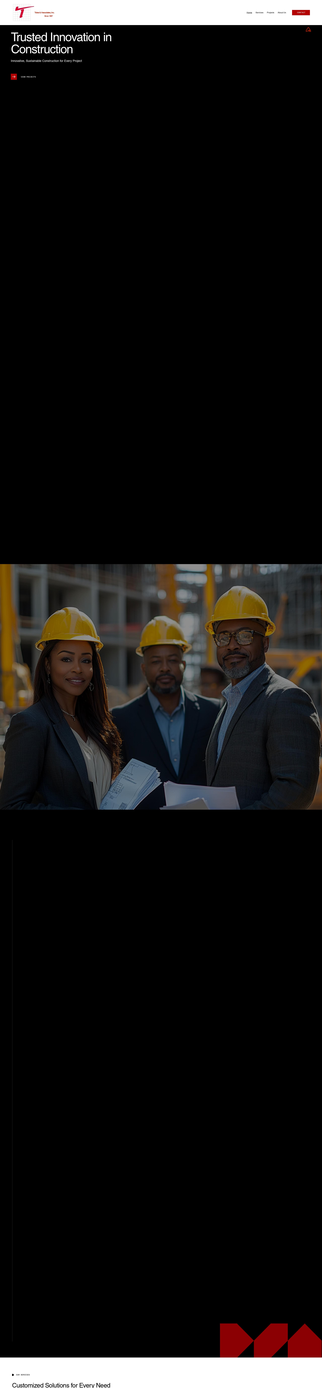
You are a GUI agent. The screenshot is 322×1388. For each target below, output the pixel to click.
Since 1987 (48, 16)
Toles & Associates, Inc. (44, 12)
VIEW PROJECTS (28, 77)
